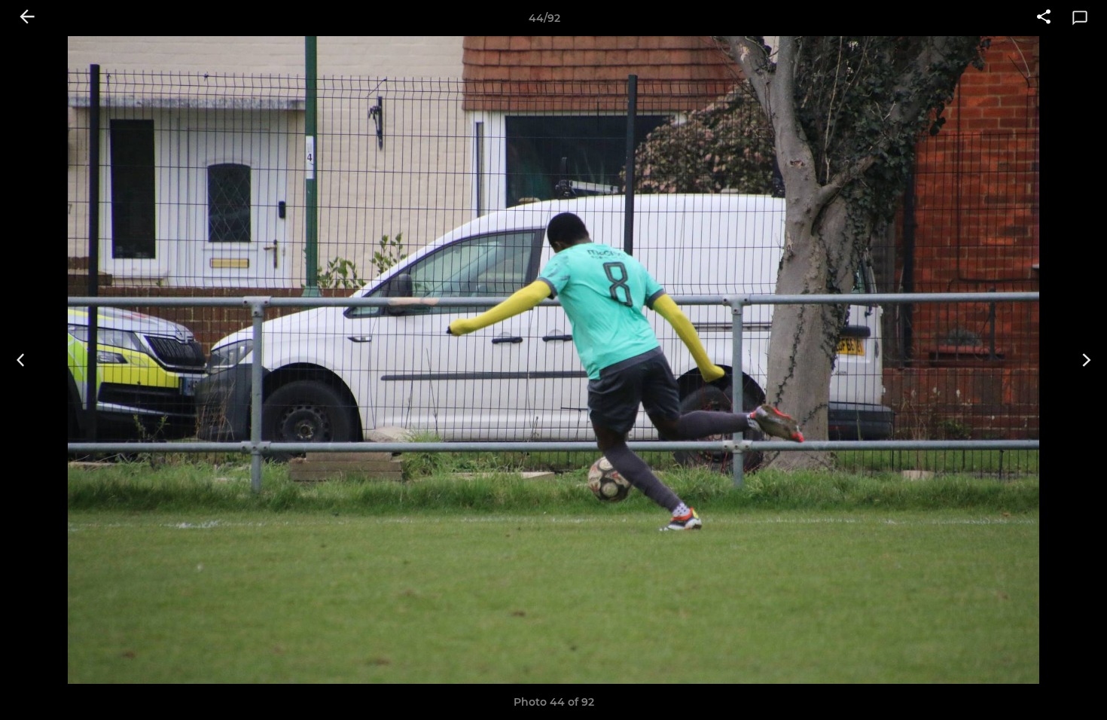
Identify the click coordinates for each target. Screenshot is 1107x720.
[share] (1044, 18)
